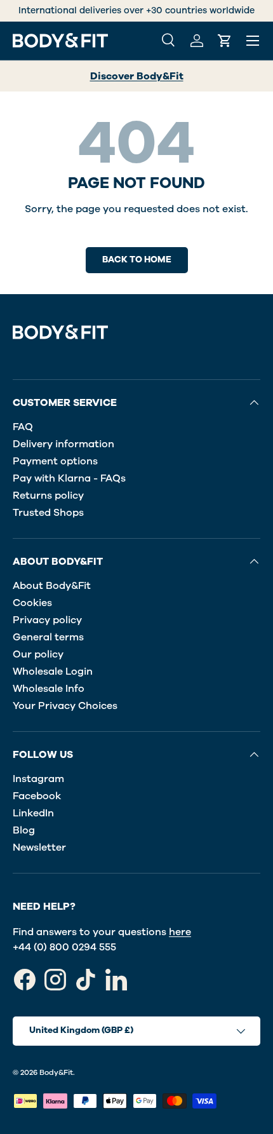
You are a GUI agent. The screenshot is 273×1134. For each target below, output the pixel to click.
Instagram (38, 779)
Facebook (37, 796)
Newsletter (39, 847)
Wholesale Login (53, 671)
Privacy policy (47, 620)
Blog (24, 830)
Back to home (136, 259)
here (180, 932)
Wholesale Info (48, 689)
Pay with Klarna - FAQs (69, 478)
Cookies (32, 603)
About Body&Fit (52, 586)
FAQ (23, 427)
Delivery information (63, 444)
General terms (48, 637)
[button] (225, 41)
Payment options (55, 461)
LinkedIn (33, 813)
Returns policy (48, 496)
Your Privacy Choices (65, 706)
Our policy (38, 654)
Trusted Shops (48, 513)
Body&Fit (56, 1072)
